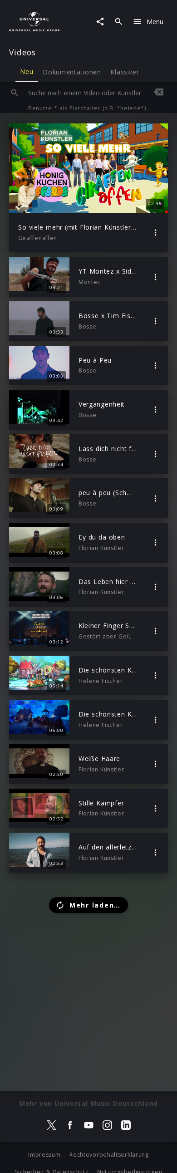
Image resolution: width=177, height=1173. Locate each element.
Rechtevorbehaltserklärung (109, 1154)
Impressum (44, 1154)
